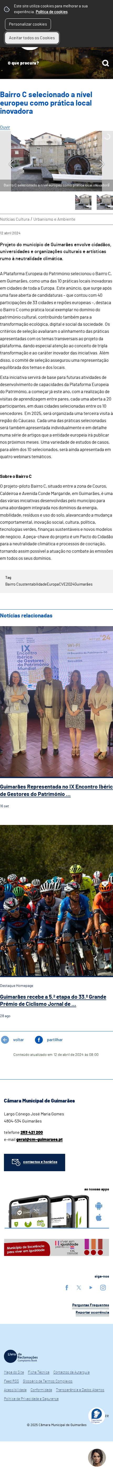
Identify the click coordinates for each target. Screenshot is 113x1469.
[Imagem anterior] (11, 164)
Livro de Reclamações (21, 1356)
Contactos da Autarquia (71, 1372)
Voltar (18, 1040)
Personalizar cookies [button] (28, 24)
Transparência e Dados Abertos (80, 1390)
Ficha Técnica (38, 1372)
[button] (83, 202)
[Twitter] (79, 1287)
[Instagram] (103, 1287)
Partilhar (55, 1040)
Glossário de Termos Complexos (48, 1381)
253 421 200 (31, 1132)
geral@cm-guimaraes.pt (39, 1139)
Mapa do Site (14, 1372)
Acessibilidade (15, 1390)
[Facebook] (67, 1287)
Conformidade (41, 1390)
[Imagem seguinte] (102, 164)
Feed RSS (11, 1381)
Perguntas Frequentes (90, 1305)
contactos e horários (40, 1162)
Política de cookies (52, 12)
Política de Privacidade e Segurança (31, 1399)
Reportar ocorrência (92, 1312)
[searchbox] (56, 63)
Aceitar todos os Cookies (32, 38)
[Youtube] (91, 1287)
